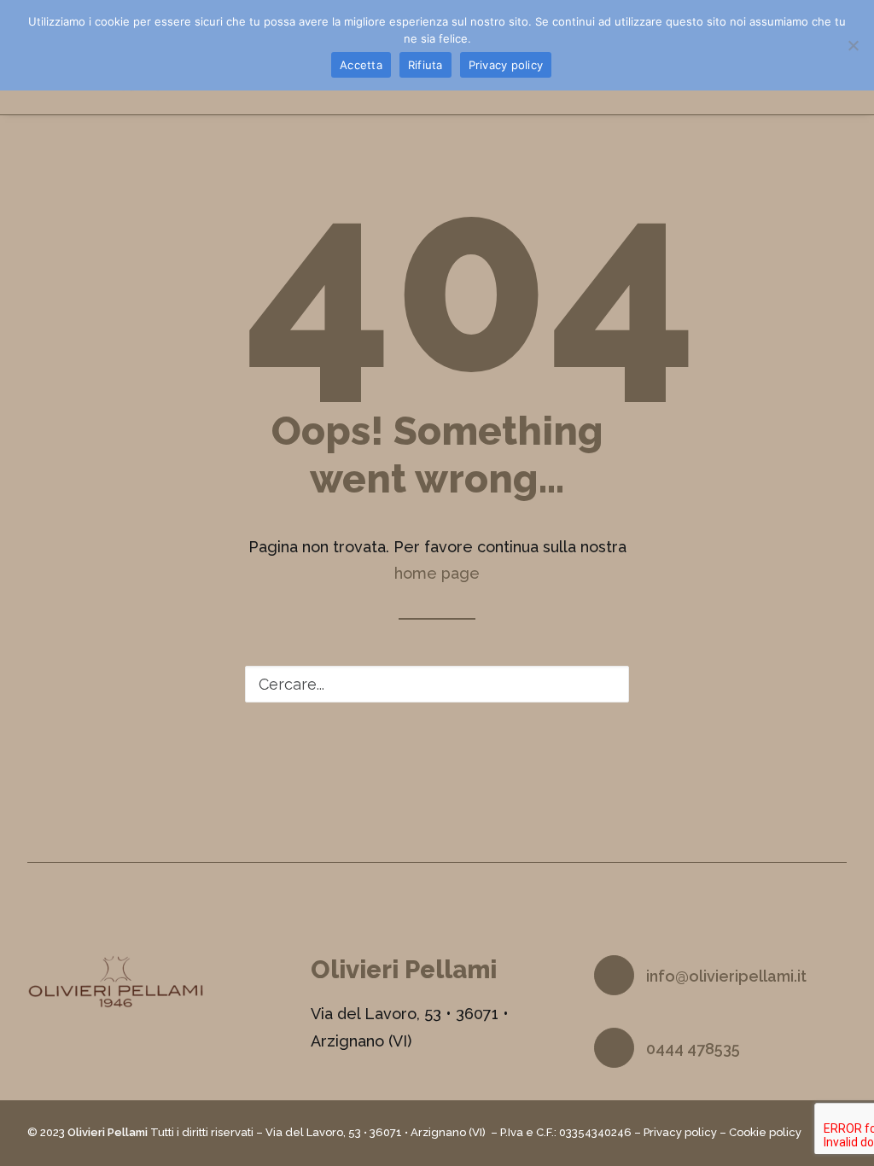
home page (437, 573)
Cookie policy (765, 1132)
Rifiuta (425, 65)
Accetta (361, 65)
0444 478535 (693, 1049)
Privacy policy (680, 1132)
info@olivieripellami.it (726, 976)
